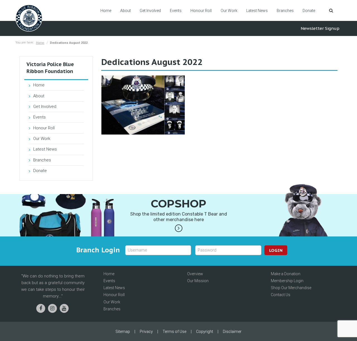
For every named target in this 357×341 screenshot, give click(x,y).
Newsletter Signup (320, 28)
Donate (309, 10)
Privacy (146, 331)
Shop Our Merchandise (291, 288)
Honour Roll (201, 10)
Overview (195, 274)
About (125, 10)
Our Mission (198, 281)
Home (105, 10)
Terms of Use (174, 331)
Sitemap (122, 331)
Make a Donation (285, 274)
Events (176, 10)
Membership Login (287, 281)
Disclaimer (232, 331)
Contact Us (280, 294)
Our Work (229, 10)
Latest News (257, 10)
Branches (285, 10)
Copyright (204, 331)
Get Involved (150, 10)
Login (276, 250)
